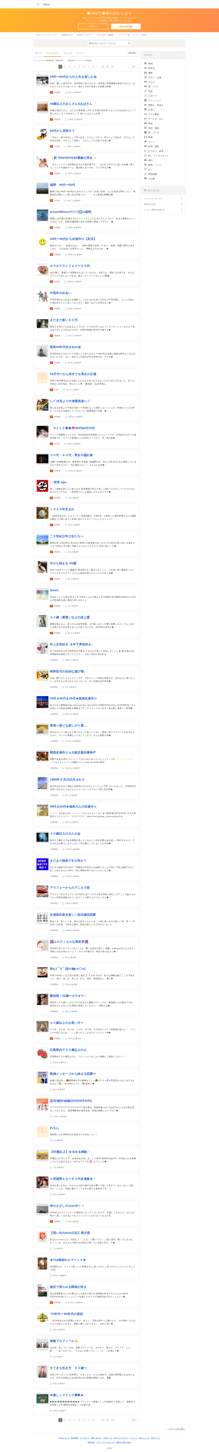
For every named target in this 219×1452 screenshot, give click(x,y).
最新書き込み (67, 35)
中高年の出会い (60, 293)
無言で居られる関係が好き (68, 1286)
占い (150, 169)
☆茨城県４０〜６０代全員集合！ (73, 1178)
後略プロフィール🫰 (64, 1341)
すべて (38, 53)
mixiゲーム (108, 1438)
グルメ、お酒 (154, 77)
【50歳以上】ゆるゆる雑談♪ (69, 1151)
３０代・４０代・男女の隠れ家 (71, 455)
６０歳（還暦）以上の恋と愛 (70, 617)
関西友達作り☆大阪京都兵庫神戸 (73, 752)
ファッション (154, 100)
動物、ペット (154, 165)
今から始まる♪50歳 (63, 563)
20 (108, 67)
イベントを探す (140, 35)
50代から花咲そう (62, 130)
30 (112, 67)
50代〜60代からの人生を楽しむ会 (73, 76)
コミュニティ (52, 53)
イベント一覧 (123, 35)
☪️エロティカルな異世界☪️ (69, 941)
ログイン (93, 26)
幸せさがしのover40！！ (67, 1205)
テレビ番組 (153, 114)
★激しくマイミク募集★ (67, 1395)
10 (103, 67)
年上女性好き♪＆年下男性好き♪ (71, 644)
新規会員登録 (125, 26)
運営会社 (91, 1442)
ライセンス (84, 1438)
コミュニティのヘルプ (153, 199)
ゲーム (151, 82)
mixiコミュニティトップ (46, 35)
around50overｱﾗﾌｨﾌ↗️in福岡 (70, 211)
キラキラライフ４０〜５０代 (70, 265)
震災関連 (152, 174)
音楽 (150, 91)
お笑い (151, 109)
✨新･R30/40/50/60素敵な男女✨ (73, 157)
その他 (151, 178)
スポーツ (152, 96)
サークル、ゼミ (155, 119)
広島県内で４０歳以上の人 (68, 1049)
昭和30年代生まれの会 (65, 347)
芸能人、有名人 (155, 105)
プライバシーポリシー (105, 1442)
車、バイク (153, 86)
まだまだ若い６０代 (63, 320)
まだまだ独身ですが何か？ (68, 860)
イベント (80, 53)
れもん (54, 1127)
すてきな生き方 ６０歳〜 (68, 1368)
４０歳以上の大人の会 (65, 833)
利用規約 (75, 1438)
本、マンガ (153, 132)
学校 (150, 123)
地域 (150, 63)
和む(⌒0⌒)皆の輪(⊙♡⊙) (68, 968)
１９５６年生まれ (62, 509)
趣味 (150, 73)
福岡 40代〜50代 (62, 184)
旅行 (150, 160)
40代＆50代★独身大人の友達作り (73, 806)
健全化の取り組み (123, 1442)
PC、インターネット (158, 155)
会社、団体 (153, 128)
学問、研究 (153, 146)
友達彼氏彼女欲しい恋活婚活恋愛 (73, 914)
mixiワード (155, 1438)
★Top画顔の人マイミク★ (68, 1259)
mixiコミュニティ (121, 1438)
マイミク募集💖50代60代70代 (72, 428)
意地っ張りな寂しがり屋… (68, 725)
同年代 (151, 68)
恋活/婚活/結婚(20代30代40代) (71, 1100)
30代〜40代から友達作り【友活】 (73, 238)
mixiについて (64, 1438)
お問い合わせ (96, 1438)
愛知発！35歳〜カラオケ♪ (68, 995)
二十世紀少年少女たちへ (67, 536)
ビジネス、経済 (155, 151)
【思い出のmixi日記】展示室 (70, 1232)
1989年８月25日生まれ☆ (67, 779)
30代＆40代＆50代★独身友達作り (73, 698)
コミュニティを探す (105, 35)
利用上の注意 (149, 204)
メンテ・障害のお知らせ (154, 210)
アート (151, 142)
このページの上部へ (176, 1429)
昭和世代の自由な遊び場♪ (67, 671)
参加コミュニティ (84, 35)
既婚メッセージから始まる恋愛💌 (73, 1073)
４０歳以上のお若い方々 (67, 1022)
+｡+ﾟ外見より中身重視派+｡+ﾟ (70, 401)
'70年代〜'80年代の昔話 (66, 1314)
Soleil (54, 590)
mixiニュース (144, 1438)
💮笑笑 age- (58, 482)
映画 (150, 137)
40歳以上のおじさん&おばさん (71, 103)
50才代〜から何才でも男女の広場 (73, 374)
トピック (67, 53)
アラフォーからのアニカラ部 (70, 887)
